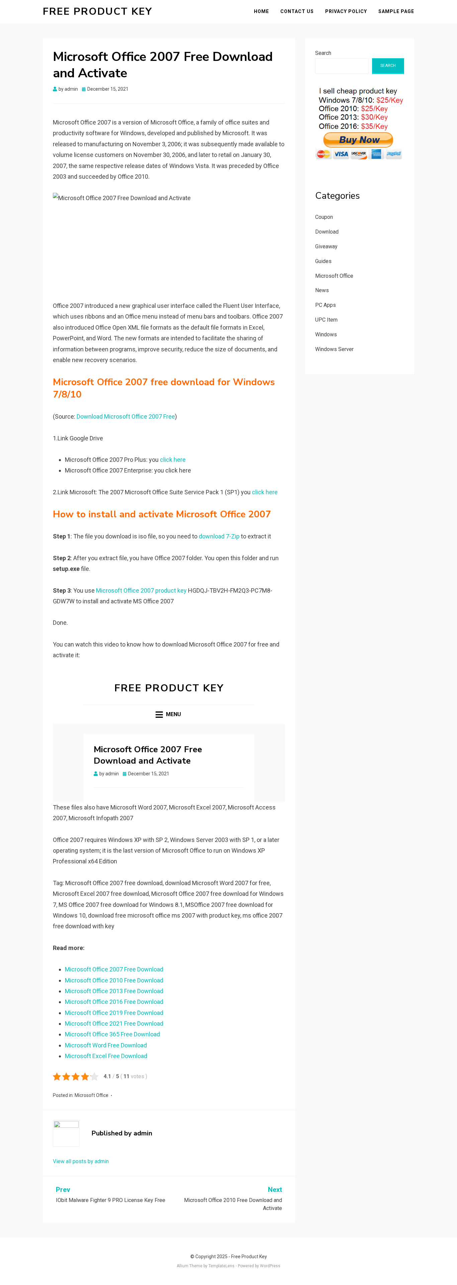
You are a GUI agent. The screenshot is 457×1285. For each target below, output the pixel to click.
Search (323, 53)
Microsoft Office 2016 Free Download (114, 1001)
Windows (326, 334)
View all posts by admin (81, 1161)
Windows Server (334, 349)
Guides (323, 261)
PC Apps (325, 305)
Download (327, 232)
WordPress (270, 1266)
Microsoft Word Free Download (106, 1045)
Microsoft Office (91, 1095)
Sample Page (396, 11)
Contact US (297, 11)
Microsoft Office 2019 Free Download (114, 1012)
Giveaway (326, 246)
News (322, 290)
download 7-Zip (219, 536)
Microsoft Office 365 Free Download (112, 1034)
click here (173, 459)
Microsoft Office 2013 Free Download (114, 991)
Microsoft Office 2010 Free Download (114, 980)
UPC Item (326, 320)
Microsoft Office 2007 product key (141, 590)
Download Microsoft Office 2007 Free (126, 416)
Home (261, 11)
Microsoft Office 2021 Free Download (114, 1023)
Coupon (324, 217)
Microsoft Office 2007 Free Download (114, 969)
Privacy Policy (346, 11)
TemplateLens (221, 1266)
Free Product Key (97, 11)
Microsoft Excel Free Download (106, 1055)
